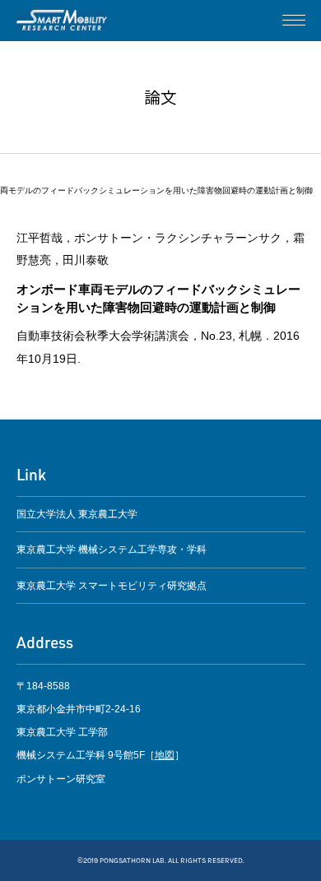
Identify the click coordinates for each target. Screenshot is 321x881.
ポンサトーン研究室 (61, 20)
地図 (164, 755)
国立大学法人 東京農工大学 (76, 514)
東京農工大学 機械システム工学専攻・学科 (111, 549)
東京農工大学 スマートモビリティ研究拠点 (111, 585)
